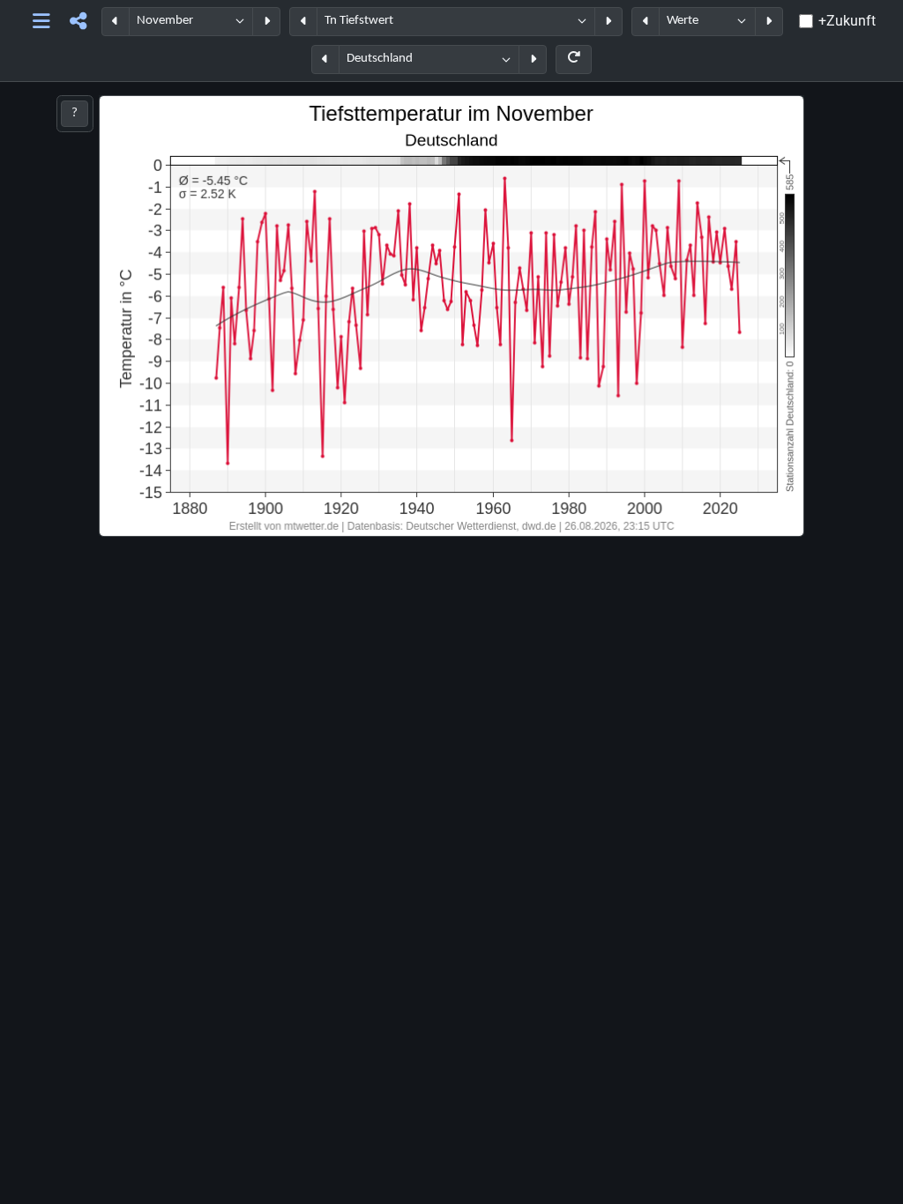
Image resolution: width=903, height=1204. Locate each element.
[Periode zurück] (115, 21)
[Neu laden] (574, 59)
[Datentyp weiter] (769, 21)
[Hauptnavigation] (41, 21)
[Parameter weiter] (608, 21)
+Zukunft (847, 20)
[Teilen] (78, 21)
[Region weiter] (533, 59)
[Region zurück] (325, 59)
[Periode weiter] (266, 21)
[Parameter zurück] (303, 21)
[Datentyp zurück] (645, 21)
